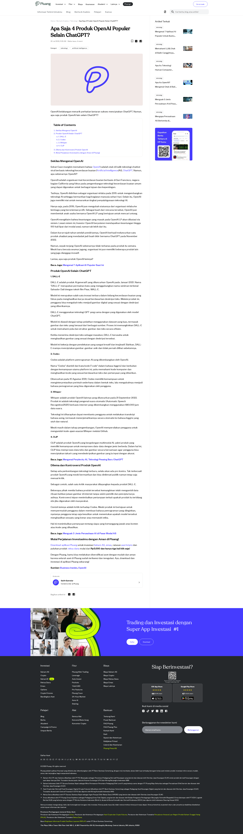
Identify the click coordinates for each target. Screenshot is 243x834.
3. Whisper (62, 142)
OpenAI (82, 567)
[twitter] (136, 41)
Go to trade (200, 4)
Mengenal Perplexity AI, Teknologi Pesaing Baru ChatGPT (93, 459)
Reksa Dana (77, 817)
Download (146, 642)
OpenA (96, 166)
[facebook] (140, 41)
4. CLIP (61, 145)
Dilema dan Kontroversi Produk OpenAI (72, 149)
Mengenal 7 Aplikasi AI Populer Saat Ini (83, 265)
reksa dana (73, 548)
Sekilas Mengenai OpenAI (66, 130)
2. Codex (62, 139)
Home (53, 21)
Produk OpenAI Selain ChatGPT (69, 133)
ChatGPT (127, 170)
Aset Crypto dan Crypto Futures (115, 814)
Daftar (132, 642)
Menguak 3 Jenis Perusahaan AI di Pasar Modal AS (89, 533)
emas (109, 544)
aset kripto (127, 544)
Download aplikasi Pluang (64, 544)
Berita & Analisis (63, 21)
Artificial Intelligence (107, 170)
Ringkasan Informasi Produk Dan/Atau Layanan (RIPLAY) (65, 821)
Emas (72, 814)
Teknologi (73, 21)
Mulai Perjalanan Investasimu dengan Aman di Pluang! (78, 152)
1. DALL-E (62, 136)
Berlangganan (193, 729)
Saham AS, (99, 544)
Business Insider (68, 567)
